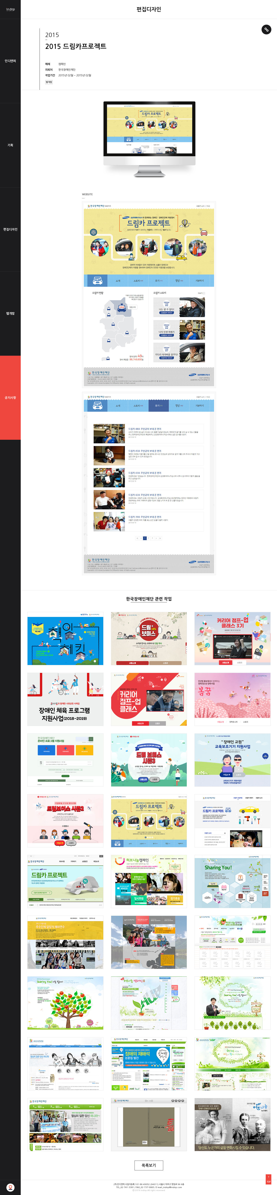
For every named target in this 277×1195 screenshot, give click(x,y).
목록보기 (149, 1165)
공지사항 (10, 397)
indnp (10, 9)
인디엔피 (10, 61)
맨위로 (268, 1179)
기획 (10, 145)
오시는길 (10, 1187)
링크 (266, 29)
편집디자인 (10, 229)
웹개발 (10, 313)
